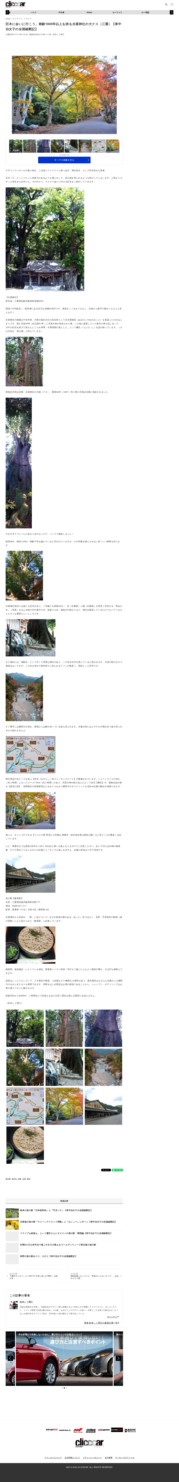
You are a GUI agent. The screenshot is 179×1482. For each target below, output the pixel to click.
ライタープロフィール (124, 1457)
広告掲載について (72, 1457)
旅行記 (14, 1178)
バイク (33, 12)
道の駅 (8, 1178)
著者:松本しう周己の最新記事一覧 (101, 1322)
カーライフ (117, 12)
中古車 (61, 12)
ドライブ (27, 18)
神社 (28, 1178)
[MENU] (171, 4)
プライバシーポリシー (92, 1457)
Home (89, 12)
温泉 (19, 1178)
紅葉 (24, 1178)
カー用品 (145, 12)
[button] (171, 12)
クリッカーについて (53, 1457)
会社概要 (108, 1457)
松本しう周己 (58, 34)
